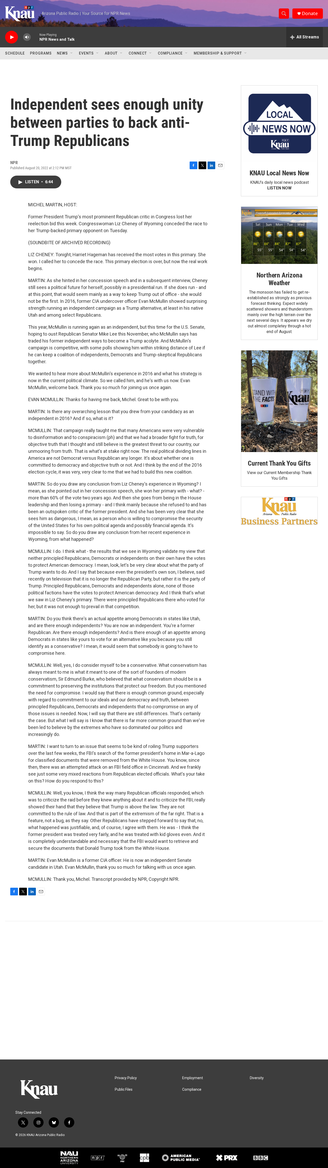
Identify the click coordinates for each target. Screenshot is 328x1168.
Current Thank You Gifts (279, 463)
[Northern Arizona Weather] (279, 235)
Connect (138, 53)
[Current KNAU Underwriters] (279, 510)
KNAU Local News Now (279, 173)
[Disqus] (164, 990)
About (111, 53)
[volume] (27, 37)
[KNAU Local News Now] (279, 123)
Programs (41, 53)
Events (86, 53)
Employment (192, 1078)
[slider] (35, 37)
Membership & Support (218, 53)
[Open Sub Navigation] (72, 53)
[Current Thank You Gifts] (279, 401)
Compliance (170, 53)
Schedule (15, 53)
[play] (11, 37)
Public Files (123, 1089)
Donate (310, 13)
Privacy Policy (126, 1078)
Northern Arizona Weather (279, 279)
